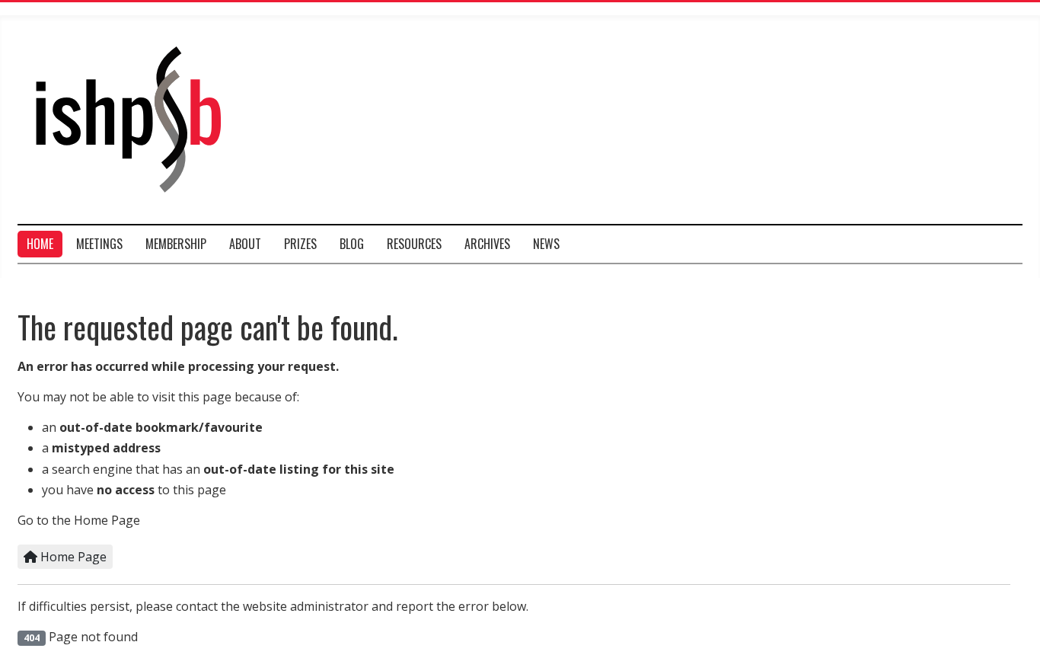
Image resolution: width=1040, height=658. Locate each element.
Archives (487, 244)
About (245, 244)
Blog (352, 244)
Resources (414, 244)
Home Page (72, 556)
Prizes (300, 244)
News (546, 244)
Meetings (99, 244)
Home (40, 244)
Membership (175, 244)
